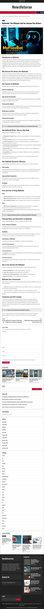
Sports (3, 520)
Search (3, 386)
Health (3, 497)
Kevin (4, 543)
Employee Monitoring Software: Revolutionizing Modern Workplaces (8, 380)
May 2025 (3, 427)
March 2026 (4, 422)
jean (24, 551)
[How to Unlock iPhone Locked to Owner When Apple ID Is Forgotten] (35, 373)
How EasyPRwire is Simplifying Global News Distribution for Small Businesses (15, 396)
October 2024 (4, 445)
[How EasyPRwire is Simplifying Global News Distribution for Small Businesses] (6, 536)
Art (2, 458)
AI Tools (3, 455)
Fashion (3, 486)
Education (4, 481)
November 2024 (5, 442)
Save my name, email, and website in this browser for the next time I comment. (19, 359)
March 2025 (4, 432)
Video (41, 12)
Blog (3, 466)
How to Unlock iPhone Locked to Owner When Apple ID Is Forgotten (35, 380)
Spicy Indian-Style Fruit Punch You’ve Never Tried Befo (11, 399)
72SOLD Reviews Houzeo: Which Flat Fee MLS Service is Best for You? (33, 320)
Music (3, 507)
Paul (3, 382)
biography (4, 463)
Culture (3, 473)
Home (3, 500)
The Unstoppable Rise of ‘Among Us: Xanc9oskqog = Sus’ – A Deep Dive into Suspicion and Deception (12, 320)
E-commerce (4, 479)
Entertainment (4, 484)
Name (3, 347)
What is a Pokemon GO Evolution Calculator (22, 379)
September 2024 (5, 448)
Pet (2, 513)
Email (3, 351)
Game (3, 494)
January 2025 (4, 437)
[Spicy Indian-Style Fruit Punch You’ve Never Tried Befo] (16, 539)
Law (2, 502)
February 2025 (4, 435)
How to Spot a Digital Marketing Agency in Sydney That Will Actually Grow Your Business (17, 402)
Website (3, 355)
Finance (3, 489)
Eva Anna (4, 25)
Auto (3, 460)
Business (3, 468)
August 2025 (4, 424)
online (5, 253)
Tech (3, 20)
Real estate (4, 515)
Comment (4, 331)
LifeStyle (3, 505)
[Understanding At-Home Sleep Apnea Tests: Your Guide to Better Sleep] (37, 539)
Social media (4, 518)
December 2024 (5, 440)
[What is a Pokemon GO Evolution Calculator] (22, 373)
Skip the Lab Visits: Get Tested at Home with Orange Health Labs (13, 407)
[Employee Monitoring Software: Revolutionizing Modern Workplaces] (8, 373)
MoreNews (29, 607)
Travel (3, 528)
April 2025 (4, 429)
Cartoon (3, 471)
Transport (3, 526)
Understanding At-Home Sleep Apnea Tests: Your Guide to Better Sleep (14, 404)
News (3, 510)
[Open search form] (35, 12)
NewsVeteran (22, 7)
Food (3, 492)
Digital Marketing (5, 476)
